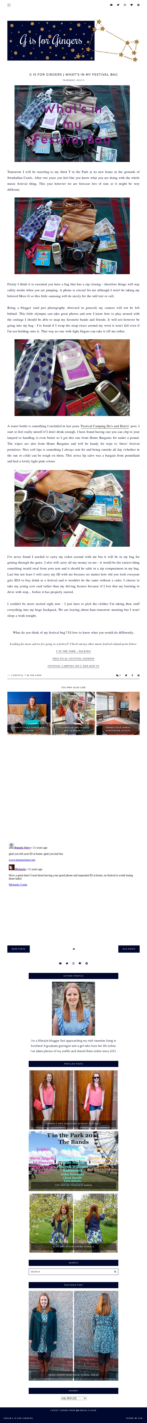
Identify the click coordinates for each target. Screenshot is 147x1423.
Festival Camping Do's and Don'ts (105, 426)
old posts (129, 949)
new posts (18, 949)
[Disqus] (73, 789)
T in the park (33, 675)
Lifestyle (17, 675)
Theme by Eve (134, 1418)
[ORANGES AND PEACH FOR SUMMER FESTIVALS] (73, 1128)
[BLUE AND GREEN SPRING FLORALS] (73, 1251)
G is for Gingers (22, 1418)
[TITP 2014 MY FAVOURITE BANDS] (73, 1190)
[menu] (8, 5)
